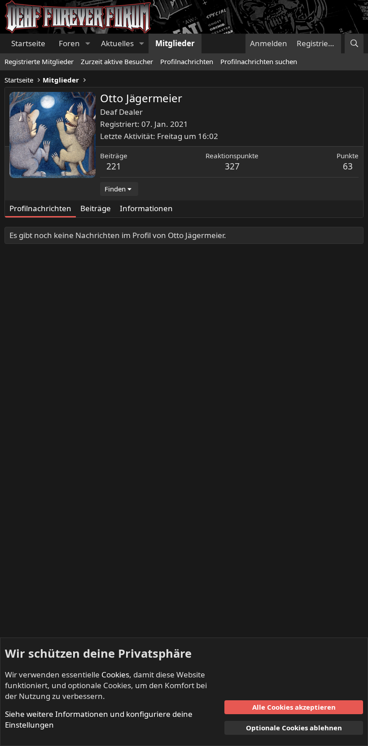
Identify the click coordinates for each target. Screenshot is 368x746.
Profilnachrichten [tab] (40, 208)
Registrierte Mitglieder (39, 61)
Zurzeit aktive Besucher (117, 61)
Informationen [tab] (146, 208)
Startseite (28, 43)
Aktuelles (117, 43)
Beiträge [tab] (95, 208)
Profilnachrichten (186, 61)
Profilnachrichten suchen (258, 61)
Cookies (115, 674)
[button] (87, 43)
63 (348, 166)
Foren (69, 43)
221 (113, 166)
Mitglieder (175, 43)
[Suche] (354, 43)
